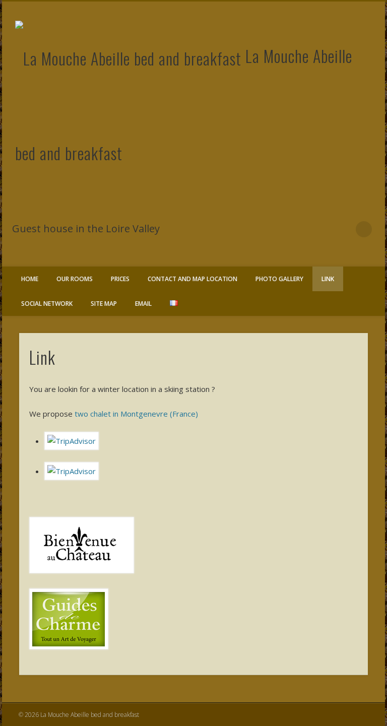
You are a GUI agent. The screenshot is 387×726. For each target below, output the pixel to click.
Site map (104, 303)
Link (327, 279)
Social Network (47, 303)
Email (143, 303)
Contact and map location (192, 279)
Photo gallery (279, 279)
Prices (120, 279)
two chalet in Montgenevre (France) (136, 414)
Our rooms (74, 279)
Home (29, 279)
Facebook (343, 229)
